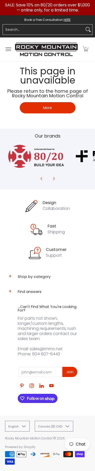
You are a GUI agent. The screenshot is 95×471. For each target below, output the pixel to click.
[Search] (88, 29)
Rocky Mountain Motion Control (28, 438)
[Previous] (41, 178)
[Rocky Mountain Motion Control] (46, 49)
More (47, 107)
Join (69, 371)
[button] (85, 49)
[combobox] (43, 29)
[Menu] (8, 49)
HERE (67, 20)
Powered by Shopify (20, 447)
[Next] (53, 178)
